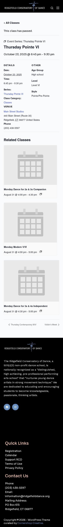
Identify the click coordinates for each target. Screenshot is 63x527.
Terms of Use (13, 463)
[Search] (52, 8)
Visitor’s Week (51, 324)
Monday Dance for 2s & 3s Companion (25, 189)
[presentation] (30, 165)
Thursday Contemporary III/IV (23, 324)
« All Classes (12, 23)
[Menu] (57, 7)
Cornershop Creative (30, 523)
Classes (8, 102)
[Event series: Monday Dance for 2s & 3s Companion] (41, 194)
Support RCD (13, 459)
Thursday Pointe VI (13, 93)
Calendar (11, 455)
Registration (13, 451)
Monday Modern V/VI (15, 246)
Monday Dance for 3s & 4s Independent (25, 306)
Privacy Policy (14, 468)
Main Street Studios (14, 111)
